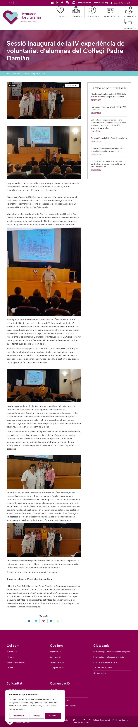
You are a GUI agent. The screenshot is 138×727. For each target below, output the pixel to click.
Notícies (12, 85)
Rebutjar (36, 716)
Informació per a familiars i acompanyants (111, 651)
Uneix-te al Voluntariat (16, 689)
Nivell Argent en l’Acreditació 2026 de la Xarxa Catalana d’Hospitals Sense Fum (108, 95)
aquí (55, 572)
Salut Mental (55, 657)
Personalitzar (18, 716)
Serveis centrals (57, 662)
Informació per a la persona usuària (108, 657)
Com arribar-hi (99, 673)
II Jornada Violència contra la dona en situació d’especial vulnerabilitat (107, 149)
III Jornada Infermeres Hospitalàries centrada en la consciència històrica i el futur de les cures (108, 164)
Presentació (12, 651)
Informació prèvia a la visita (105, 662)
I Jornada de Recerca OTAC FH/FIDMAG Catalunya (108, 108)
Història (10, 657)
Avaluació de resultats (102, 668)
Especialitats (55, 651)
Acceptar (53, 716)
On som (10, 668)
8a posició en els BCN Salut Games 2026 (109, 138)
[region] (35, 706)
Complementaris (57, 668)
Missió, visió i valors (15, 662)
